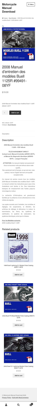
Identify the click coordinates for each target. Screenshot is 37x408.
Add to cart (15, 113)
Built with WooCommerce (20, 397)
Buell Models (12, 18)
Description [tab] (5, 134)
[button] (3, 26)
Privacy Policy (6, 397)
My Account (6, 405)
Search (18, 405)
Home (6, 18)
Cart (28, 403)
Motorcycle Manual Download (9, 8)
